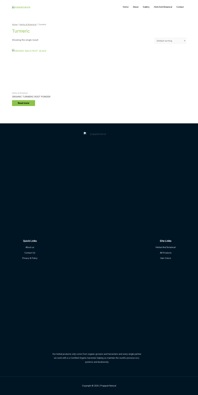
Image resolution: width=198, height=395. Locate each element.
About (135, 7)
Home (126, 7)
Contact (180, 7)
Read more (23, 103)
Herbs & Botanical (27, 24)
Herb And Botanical (163, 7)
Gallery (146, 7)
